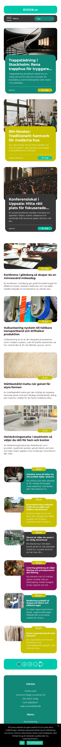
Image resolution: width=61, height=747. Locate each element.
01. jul (39, 562)
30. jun (38, 595)
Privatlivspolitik (35, 743)
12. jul (45, 377)
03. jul (39, 532)
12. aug (45, 158)
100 (40, 664)
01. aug (45, 268)
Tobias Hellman (16, 158)
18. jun (39, 628)
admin (12, 90)
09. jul (39, 499)
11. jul (45, 430)
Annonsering (30, 721)
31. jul (45, 321)
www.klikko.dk (33, 706)
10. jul (39, 469)
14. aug (45, 90)
